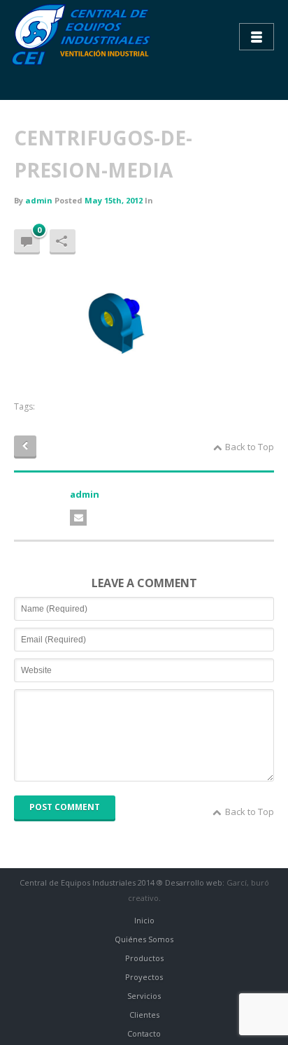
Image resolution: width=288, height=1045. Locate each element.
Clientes (144, 1014)
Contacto (144, 1033)
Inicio (144, 920)
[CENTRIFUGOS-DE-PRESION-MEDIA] (119, 321)
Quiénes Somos (144, 939)
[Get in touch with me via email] (78, 518)
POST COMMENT (64, 807)
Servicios (144, 995)
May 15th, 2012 (114, 200)
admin (38, 200)
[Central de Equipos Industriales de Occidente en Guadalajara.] (84, 35)
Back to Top (249, 446)
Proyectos (144, 977)
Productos (144, 958)
